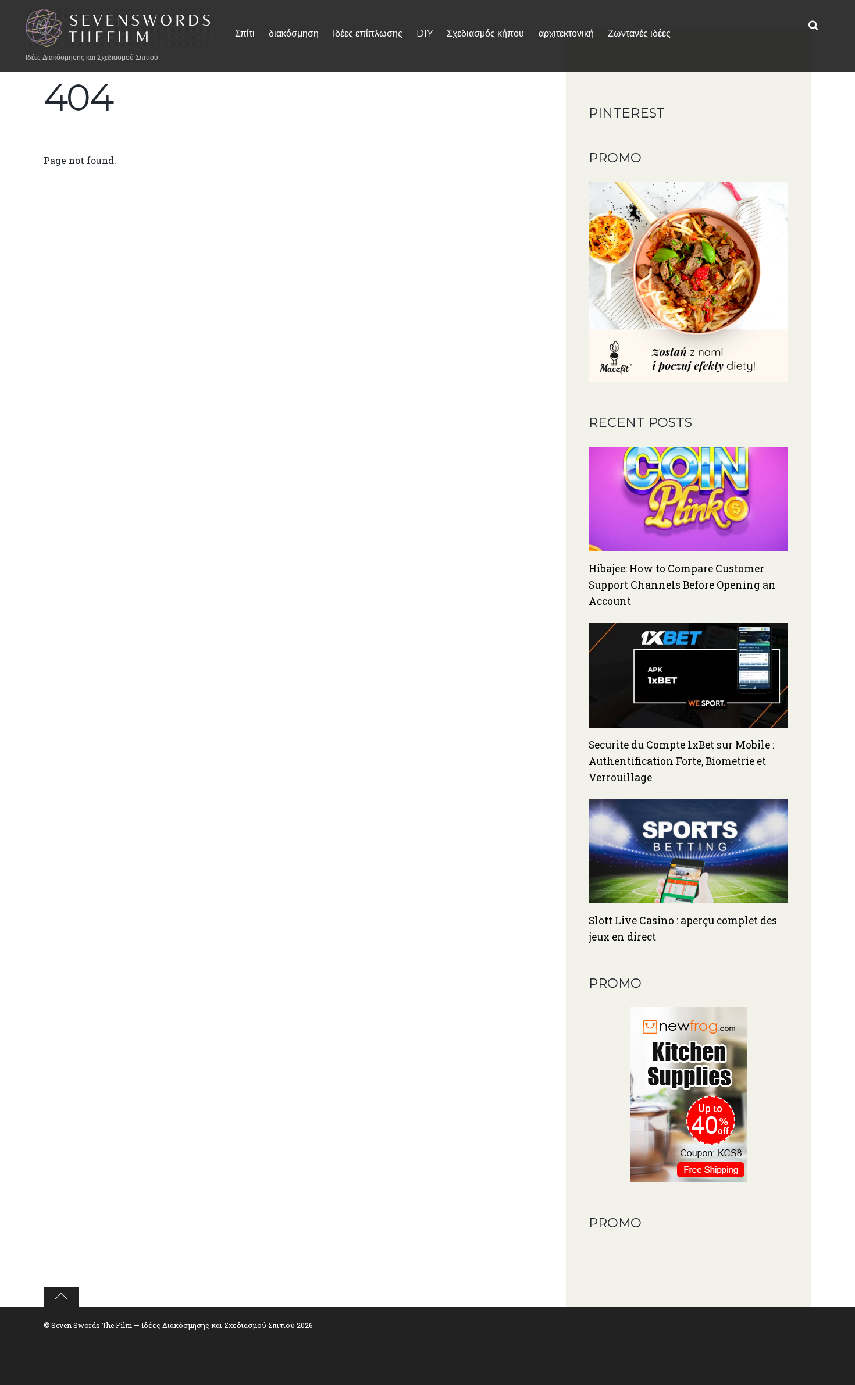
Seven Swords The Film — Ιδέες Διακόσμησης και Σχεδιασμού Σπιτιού (173, 1325)
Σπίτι (245, 33)
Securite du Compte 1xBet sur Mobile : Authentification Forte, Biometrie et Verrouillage (681, 761)
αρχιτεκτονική (566, 33)
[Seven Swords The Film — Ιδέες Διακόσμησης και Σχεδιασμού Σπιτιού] (119, 39)
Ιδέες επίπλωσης (367, 33)
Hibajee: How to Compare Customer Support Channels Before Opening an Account (682, 585)
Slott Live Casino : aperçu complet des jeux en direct (683, 928)
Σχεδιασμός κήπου (485, 33)
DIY (424, 33)
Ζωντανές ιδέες (639, 33)
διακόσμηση (294, 33)
